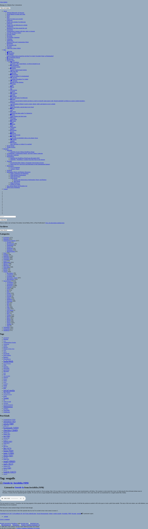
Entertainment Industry (9, 240)
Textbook (9, 170)
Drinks (13, 84)
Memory (5, 264)
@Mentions (17, 27)
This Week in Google (7, 394)
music (4, 372)
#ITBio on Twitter (15, 184)
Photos (13, 118)
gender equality (57, 513)
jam (5, 446)
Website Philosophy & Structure (15, 12)
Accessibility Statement (13, 37)
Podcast (5, 268)
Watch (8, 322)
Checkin (9, 287)
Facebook (6, 353)
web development (8, 405)
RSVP (8, 321)
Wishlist (13, 140)
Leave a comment (5, 519)
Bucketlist (9, 36)
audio (6, 425)
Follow (9, 298)
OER (4, 374)
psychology (5, 383)
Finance (9, 247)
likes (12, 109)
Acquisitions (25, 62)
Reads (12, 124)
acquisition (9, 420)
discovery (5, 347)
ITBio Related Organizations (18, 175)
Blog (4, 50)
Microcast (10, 59)
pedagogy (5, 377)
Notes (18, 115)
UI (4, 400)
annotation (9, 422)
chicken (6, 432)
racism (5, 385)
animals (46, 513)
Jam (8, 305)
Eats (12, 87)
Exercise (13, 90)
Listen (8, 308)
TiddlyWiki (18, 41)
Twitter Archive (11, 147)
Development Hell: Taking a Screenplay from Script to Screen (27, 162)
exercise (6, 438)
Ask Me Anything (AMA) (14, 33)
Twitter (6, 398)
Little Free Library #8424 (14, 48)
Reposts (13, 131)
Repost (9, 319)
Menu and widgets (5, 8)
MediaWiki (11, 44)
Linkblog (30, 55)
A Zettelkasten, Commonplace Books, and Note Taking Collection (25, 153)
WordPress (6, 330)
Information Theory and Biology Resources (18, 172)
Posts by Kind (10, 60)
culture (5, 345)
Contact (5, 189)
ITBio (4, 365)
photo (8, 456)
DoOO (4, 350)
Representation (11, 251)
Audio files (14, 72)
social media (9, 390)
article (8, 424)
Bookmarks (19, 75)
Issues (47, 100)
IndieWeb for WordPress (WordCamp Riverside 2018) (25, 158)
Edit (8, 291)
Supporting (21, 30)
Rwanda (74, 513)
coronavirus (6, 344)
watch (9, 472)
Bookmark (10, 285)
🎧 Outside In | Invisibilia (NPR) (14, 483)
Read (8, 316)
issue (6, 443)
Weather (9, 324)
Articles (18, 69)
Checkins (19, 78)
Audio (1, 513)
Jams (22, 106)
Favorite (9, 296)
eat (6, 436)
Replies (13, 127)
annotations (6, 337)
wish (5, 474)
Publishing (10, 250)
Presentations (10, 156)
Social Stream (10, 145)
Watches (21, 143)
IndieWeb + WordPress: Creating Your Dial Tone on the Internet (27, 159)
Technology (6, 327)
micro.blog (6, 368)
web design (5, 403)
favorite (5, 439)
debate (51, 513)
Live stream (10, 310)
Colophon (9, 39)
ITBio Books (13, 178)
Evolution (9, 276)
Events (9, 293)
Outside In (19, 487)
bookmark (11, 428)
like (7, 448)
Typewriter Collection (13, 155)
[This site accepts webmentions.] (15, 525)
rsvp (7, 468)
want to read (7, 401)
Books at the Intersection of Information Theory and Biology (30, 179)
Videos (24, 137)
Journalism (6, 257)
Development (10, 243)
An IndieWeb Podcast (14, 57)
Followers (17, 24)
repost (6, 466)
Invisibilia (64, 513)
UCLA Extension (15, 167)
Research (5, 149)
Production (10, 248)
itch (4, 445)
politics (5, 380)
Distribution (10, 245)
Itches (32, 103)
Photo (8, 312)
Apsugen (9, 46)
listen (8, 451)
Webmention (8, 407)
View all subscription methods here (54, 223)
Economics (6, 237)
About (5, 11)
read (9, 461)
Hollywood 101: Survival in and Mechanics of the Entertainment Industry (30, 164)
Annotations (15, 66)
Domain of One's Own (8, 348)
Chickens (16, 81)
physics (5, 379)
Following (16, 21)
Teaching (9, 161)
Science (5, 271)
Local (5, 260)
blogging (5, 339)
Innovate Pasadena (7, 363)
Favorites (13, 93)
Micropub (6, 371)
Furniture (5, 254)
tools (5, 396)
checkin (10, 430)
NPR (69, 513)
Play (8, 313)
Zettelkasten (6, 412)
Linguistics (6, 259)
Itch (8, 304)
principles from (24, 523)
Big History (10, 273)
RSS (4, 388)
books (4, 340)
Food (4, 253)
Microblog (11, 53)
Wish (8, 325)
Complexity (10, 274)
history (5, 357)
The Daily (6, 393)
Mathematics (10, 166)
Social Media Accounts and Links (16, 14)
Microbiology (10, 279)
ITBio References (15, 183)
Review (5, 270)
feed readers (7, 355)
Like (8, 307)
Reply (8, 318)
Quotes (13, 121)
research (5, 386)
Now (15, 18)
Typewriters (6, 329)
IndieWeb (9, 150)
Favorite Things (11, 34)
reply (8, 464)
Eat (8, 290)
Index (8, 15)
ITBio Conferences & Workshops (19, 173)
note (8, 453)
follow (7, 441)
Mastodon (5, 366)
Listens (21, 112)
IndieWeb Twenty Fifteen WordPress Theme (22, 152)
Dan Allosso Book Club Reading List (17, 186)
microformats (6, 369)
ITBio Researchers (15, 176)
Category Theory (15, 169)
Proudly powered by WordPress (9, 523)
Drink (8, 288)
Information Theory (12, 278)
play (5, 457)
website (6, 516)
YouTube (6, 410)
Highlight (9, 299)
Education (6, 239)
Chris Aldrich (3, 2)
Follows (18, 96)
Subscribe (9, 51)
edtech (5, 352)
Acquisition (10, 282)
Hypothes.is (7, 359)
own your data (6, 376)
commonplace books (9, 342)
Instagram (9, 301)
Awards (9, 242)
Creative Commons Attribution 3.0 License (28, 528)
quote (6, 459)
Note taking (6, 267)
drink (6, 434)
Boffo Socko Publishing (13, 187)
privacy (4, 382)
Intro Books (17, 181)
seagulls (79, 513)
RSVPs (15, 134)
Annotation (10, 284)
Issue (8, 302)
